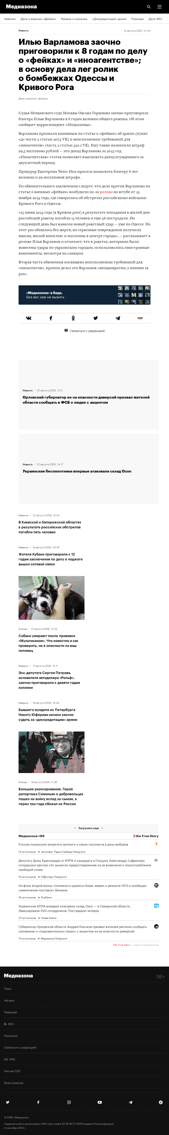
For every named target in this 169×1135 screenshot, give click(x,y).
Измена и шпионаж (74, 18)
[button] (159, 7)
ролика (106, 192)
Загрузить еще (88, 828)
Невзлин (10, 18)
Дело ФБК (156, 18)
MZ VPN (9, 1059)
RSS (10, 1023)
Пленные (137, 18)
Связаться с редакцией (87, 330)
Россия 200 (12, 1070)
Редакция (10, 1011)
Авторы (9, 1000)
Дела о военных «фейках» (38, 18)
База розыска (13, 1082)
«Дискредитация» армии (109, 18)
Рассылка (11, 1035)
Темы (7, 988)
